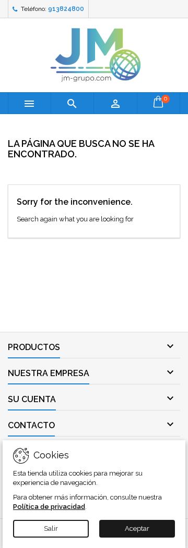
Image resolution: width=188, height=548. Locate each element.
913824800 (66, 9)
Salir (51, 528)
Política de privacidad (49, 506)
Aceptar (137, 528)
